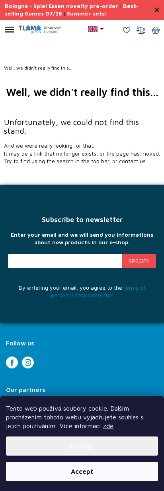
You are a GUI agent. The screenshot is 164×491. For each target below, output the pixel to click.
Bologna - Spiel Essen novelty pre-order (61, 5)
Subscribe (139, 261)
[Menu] (9, 31)
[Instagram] (28, 362)
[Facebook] (12, 362)
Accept (82, 471)
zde (108, 425)
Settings (82, 446)
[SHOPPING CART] (156, 31)
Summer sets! (87, 13)
